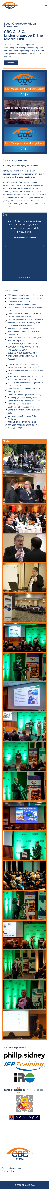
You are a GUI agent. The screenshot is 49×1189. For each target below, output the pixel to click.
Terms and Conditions (11, 1168)
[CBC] (10, 5)
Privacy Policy (8, 1171)
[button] (19, 277)
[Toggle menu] (46, 5)
